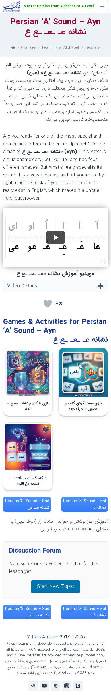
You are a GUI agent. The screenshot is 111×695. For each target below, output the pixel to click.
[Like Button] (47, 303)
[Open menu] (102, 6)
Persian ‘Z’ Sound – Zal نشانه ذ (84, 504)
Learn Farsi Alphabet (60, 48)
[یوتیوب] (44, 686)
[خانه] (13, 47)
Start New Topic (55, 587)
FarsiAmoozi (45, 637)
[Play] (55, 237)
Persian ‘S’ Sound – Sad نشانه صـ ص (27, 504)
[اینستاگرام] (66, 686)
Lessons (92, 48)
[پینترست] (78, 686)
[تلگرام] (33, 686)
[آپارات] (55, 686)
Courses (28, 48)
